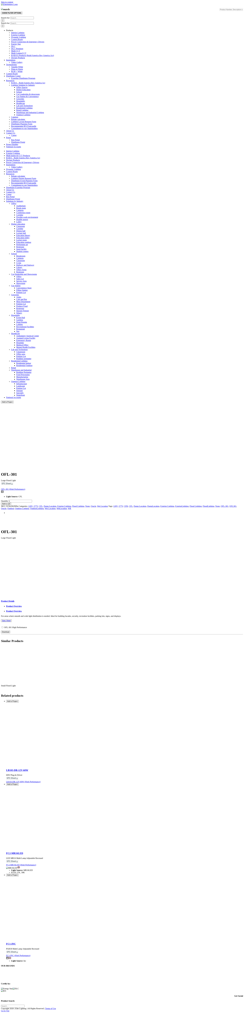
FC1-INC (11, 944)
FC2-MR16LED (14, 853)
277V (36, 506)
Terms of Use (50, 1008)
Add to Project (7, 402)
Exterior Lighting (64, 506)
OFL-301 (224, 506)
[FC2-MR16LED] (38, 848)
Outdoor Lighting (22, 508)
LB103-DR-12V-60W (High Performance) (23, 782)
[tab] (7, 601)
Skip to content (7, 2)
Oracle (93, 506)
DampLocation (153, 506)
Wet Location (102, 506)
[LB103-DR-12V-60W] (38, 765)
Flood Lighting (78, 506)
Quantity (4, 501)
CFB (126, 506)
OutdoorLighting (37, 508)
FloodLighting (208, 506)
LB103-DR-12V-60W (17, 770)
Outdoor (10, 508)
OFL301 (232, 506)
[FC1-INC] (38, 939)
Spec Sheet (6, 621)
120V (30, 506)
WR (69, 508)
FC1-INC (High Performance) (18, 955)
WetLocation (62, 508)
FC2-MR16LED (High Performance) (21, 865)
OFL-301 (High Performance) (13, 489)
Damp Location (50, 506)
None (87, 506)
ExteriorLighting (182, 506)
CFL (41, 506)
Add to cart (6, 504)
